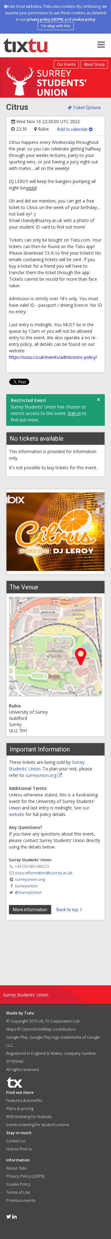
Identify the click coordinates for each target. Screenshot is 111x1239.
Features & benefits (24, 1100)
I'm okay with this (55, 26)
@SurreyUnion (28, 892)
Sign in (74, 413)
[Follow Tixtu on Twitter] (8, 1216)
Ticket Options (86, 107)
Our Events (66, 64)
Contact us (16, 1140)
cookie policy (83, 19)
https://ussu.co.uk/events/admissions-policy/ (53, 357)
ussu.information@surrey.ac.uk (43, 873)
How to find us (19, 1149)
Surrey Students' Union (25, 995)
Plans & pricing (19, 1108)
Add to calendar (73, 129)
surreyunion (26, 886)
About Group (94, 64)
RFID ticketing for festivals (29, 1116)
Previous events (20, 1200)
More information (30, 909)
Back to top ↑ (69, 909)
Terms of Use (18, 1192)
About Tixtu (16, 1168)
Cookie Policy (18, 1184)
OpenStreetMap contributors (49, 1029)
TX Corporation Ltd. (62, 1021)
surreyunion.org (41, 775)
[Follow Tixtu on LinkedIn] (14, 1216)
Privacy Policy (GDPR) (25, 1176)
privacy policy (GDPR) (45, 19)
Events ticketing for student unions (37, 1124)
